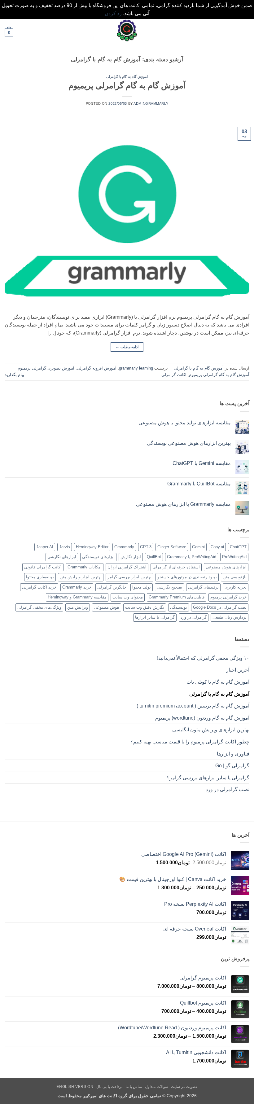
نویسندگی (178, 607)
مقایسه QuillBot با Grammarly (199, 483)
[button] (245, 33)
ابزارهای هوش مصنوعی (226, 567)
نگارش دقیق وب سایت (144, 607)
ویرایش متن (77, 607)
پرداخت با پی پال (109, 1086)
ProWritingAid (234, 556)
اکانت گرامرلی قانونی (43, 567)
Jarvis (64, 547)
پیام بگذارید (14, 374)
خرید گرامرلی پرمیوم (228, 597)
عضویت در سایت (184, 1086)
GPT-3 (145, 547)
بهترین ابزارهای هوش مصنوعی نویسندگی (189, 443)
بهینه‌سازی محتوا (40, 577)
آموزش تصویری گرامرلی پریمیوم (46, 368)
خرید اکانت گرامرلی (39, 587)
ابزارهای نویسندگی (98, 556)
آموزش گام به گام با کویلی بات (217, 682)
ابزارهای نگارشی (61, 556)
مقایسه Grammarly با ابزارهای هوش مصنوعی (183, 504)
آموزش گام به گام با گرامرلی (127, 76)
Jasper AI (44, 547)
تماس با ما (133, 1086)
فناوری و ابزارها (233, 753)
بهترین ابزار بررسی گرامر (129, 577)
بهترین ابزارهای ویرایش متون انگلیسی (210, 729)
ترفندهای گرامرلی (203, 587)
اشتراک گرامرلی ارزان (127, 567)
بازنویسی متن (235, 577)
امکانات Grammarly (85, 567)
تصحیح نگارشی (169, 587)
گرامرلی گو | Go (232, 765)
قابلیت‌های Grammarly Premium (176, 597)
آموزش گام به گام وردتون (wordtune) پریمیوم (202, 718)
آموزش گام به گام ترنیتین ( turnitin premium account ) (193, 705)
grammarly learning (136, 368)
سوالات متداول (156, 1086)
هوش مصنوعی (106, 607)
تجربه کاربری (236, 587)
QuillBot (154, 556)
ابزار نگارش (130, 556)
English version (74, 1086)
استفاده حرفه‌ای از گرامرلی (176, 567)
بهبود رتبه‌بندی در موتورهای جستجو (187, 577)
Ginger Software (171, 547)
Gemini (198, 547)
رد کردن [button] (113, 13)
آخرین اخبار (237, 669)
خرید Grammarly (76, 587)
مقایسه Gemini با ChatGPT (202, 463)
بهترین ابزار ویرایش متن (81, 577)
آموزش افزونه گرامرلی (96, 368)
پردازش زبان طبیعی (229, 617)
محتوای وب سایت (127, 597)
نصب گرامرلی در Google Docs (220, 607)
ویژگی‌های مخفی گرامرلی (39, 607)
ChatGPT (238, 547)
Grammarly (124, 547)
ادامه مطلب (127, 347)
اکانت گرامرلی (173, 374)
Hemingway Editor (92, 547)
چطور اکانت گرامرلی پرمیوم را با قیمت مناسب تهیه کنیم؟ (189, 741)
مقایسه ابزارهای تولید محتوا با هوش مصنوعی (184, 422)
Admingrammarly (151, 103)
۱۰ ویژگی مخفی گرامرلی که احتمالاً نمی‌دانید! (203, 658)
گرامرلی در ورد (194, 617)
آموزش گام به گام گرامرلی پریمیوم (127, 85)
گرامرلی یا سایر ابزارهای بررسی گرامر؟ (208, 777)
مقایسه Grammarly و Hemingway (77, 597)
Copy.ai (217, 547)
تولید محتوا (141, 587)
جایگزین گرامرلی (111, 587)
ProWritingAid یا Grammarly (191, 556)
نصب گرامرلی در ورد (227, 789)
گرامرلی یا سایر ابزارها (155, 617)
